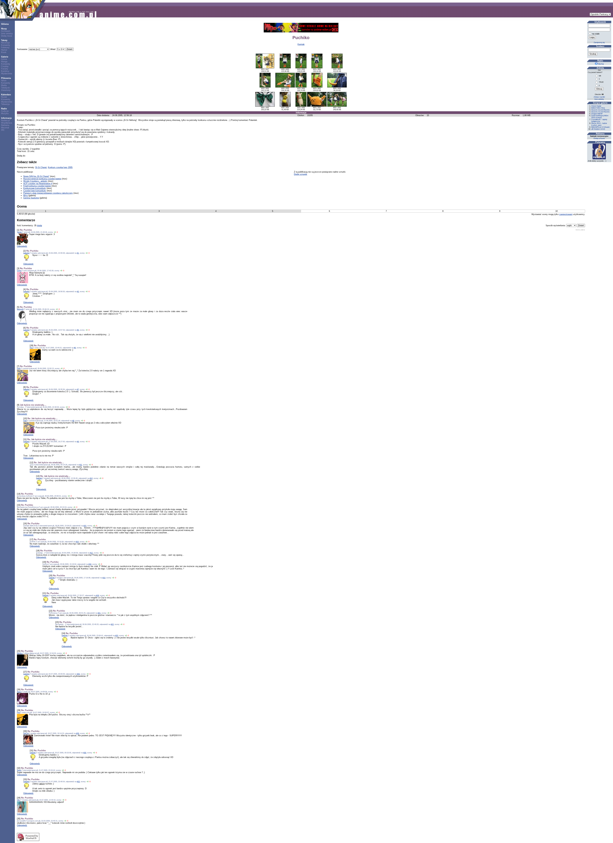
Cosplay (5, 66)
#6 (75, 348)
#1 (78, 253)
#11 (80, 465)
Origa (19, 271)
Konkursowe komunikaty (34, 188)
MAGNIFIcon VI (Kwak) (600, 127)
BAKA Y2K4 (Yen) (598, 108)
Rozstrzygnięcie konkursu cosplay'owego (42, 179)
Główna (5, 24)
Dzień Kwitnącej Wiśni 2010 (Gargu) (599, 116)
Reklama (5, 125)
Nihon (3, 80)
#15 (84, 526)
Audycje (5, 111)
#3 (78, 291)
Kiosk (3, 52)
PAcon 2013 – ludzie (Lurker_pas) (599, 124)
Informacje (6, 118)
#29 (77, 733)
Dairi (18, 368)
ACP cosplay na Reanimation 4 (37, 183)
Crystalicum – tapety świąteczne (599, 120)
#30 (84, 753)
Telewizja (5, 104)
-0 (57, 232)
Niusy (4, 28)
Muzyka (4, 113)
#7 (78, 389)
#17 (91, 553)
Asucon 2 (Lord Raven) (600, 112)
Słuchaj (601, 64)
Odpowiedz (22, 246)
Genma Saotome (31, 198)
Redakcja (5, 120)
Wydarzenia (6, 73)
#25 (78, 674)
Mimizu (19, 653)
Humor (4, 50)
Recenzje (5, 43)
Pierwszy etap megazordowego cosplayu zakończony (48, 193)
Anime (4, 59)
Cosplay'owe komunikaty (34, 190)
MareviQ (20, 309)
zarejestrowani (565, 214)
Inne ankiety (599, 99)
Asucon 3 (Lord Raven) (600, 110)
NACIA (25, 733)
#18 (89, 564)
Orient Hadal (596, 106)
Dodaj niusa (6, 36)
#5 (78, 330)
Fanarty (4, 69)
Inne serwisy (7, 33)
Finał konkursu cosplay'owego (37, 186)
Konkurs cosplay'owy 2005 (60, 167)
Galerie (4, 57)
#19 (103, 578)
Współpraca (6, 123)
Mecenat (5, 127)
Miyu (25, 195)
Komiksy (5, 71)
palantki (26, 253)
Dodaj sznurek (300, 174)
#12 (91, 478)
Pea (31, 348)
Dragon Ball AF (597, 114)
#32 (78, 782)
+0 (55, 232)
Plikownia (6, 78)
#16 (77, 542)
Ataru (19, 692)
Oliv (18, 800)
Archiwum (5, 31)
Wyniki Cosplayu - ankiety (35, 181)
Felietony (5, 47)
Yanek (19, 232)
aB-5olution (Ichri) (598, 129)
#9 (73, 421)
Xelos (19, 770)
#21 (99, 613)
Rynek (4, 97)
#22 (112, 624)
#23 (116, 635)
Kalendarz (6, 94)
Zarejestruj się (599, 42)
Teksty (4, 40)
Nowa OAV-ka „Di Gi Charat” (36, 176)
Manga (4, 61)
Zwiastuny (6, 90)
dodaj (39, 225)
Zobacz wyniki (599, 97)
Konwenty (5, 45)
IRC (3, 130)
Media (4, 85)
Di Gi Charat (41, 167)
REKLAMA (580, 230)
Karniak (301, 44)
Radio (4, 108)
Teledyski (5, 88)
